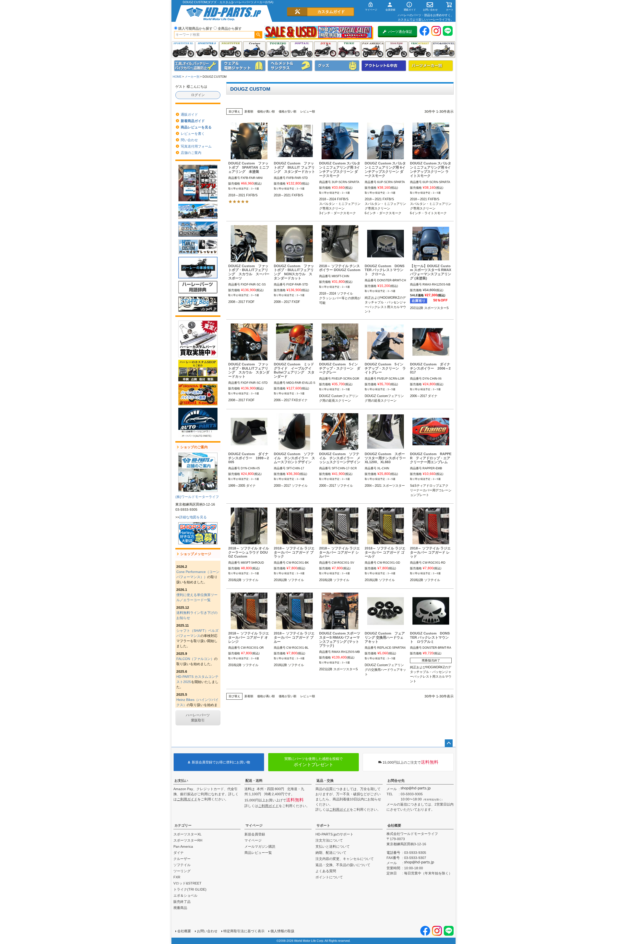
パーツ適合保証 (400, 32)
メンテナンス (196, 66)
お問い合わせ (207, 931)
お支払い (181, 781)
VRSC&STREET (420, 50)
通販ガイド (189, 114)
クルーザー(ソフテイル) (254, 50)
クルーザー (182, 859)
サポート (323, 825)
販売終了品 (182, 902)
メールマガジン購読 (259, 846)
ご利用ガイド (187, 799)
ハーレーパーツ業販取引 (198, 717)
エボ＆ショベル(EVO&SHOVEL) (444, 50)
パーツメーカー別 (431, 66)
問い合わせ (189, 140)
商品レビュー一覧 (258, 853)
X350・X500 (396, 50)
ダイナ (325, 50)
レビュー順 (307, 111)
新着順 (248, 111)
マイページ (254, 825)
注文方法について (329, 840)
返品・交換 (325, 781)
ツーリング (278, 50)
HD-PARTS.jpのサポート (334, 834)
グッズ (337, 66)
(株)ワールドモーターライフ (197, 497)
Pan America (373, 50)
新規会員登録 (254, 834)
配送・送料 (254, 781)
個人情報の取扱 (282, 931)
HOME (177, 76)
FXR (176, 877)
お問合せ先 (396, 781)
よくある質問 (325, 871)
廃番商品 (180, 908)
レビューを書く (193, 134)
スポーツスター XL (183, 50)
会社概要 (394, 825)
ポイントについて (329, 877)
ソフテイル (301, 50)
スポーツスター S (207, 50)
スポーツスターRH (187, 840)
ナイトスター (230, 50)
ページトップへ (449, 743)
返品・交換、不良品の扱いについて (342, 865)
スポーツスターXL (187, 834)
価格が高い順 (266, 111)
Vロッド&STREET (187, 883)
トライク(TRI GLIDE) (349, 50)
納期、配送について (330, 853)
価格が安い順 (287, 111)
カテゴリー (183, 825)
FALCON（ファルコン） (195, 659)
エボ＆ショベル (185, 895)
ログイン (198, 95)
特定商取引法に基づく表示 (244, 931)
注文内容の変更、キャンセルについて (344, 859)
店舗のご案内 (191, 153)
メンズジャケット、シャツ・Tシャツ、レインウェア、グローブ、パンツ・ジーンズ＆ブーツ (243, 66)
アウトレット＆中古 (384, 66)
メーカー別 (192, 76)
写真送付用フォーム (196, 146)
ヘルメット (290, 66)
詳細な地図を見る (193, 517)
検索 (258, 34)
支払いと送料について (332, 846)
